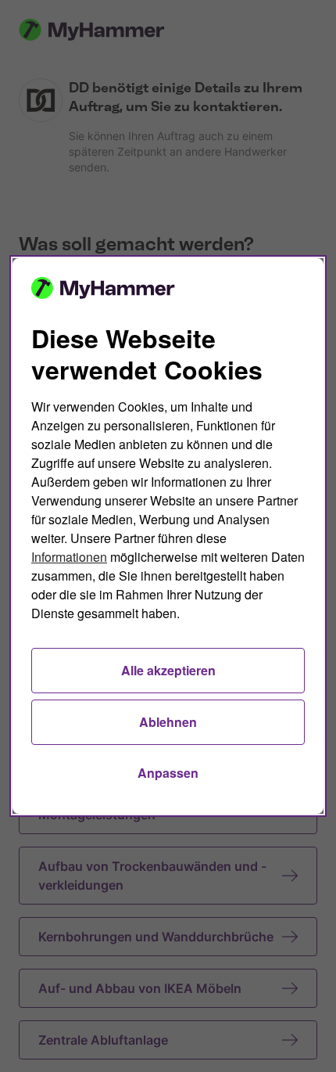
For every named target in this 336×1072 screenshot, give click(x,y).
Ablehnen (168, 722)
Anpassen (168, 773)
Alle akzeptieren (168, 670)
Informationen (69, 557)
